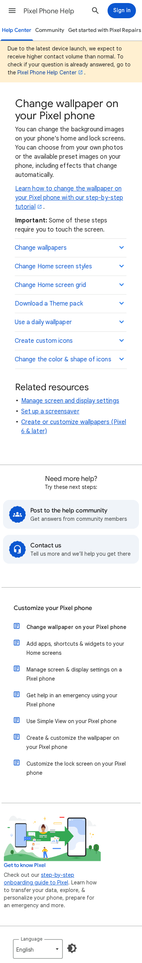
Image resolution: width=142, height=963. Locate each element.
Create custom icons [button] (44, 341)
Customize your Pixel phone (53, 608)
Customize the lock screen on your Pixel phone (76, 768)
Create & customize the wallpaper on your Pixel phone (73, 742)
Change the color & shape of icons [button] (63, 359)
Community (49, 30)
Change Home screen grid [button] (50, 285)
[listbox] (38, 949)
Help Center (16, 30)
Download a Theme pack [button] (49, 303)
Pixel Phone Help (48, 11)
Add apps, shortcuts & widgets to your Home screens (75, 648)
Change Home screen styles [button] (53, 266)
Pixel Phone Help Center (46, 72)
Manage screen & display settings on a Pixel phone (74, 674)
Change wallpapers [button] (41, 248)
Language (31, 939)
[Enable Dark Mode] (72, 948)
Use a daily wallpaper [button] (43, 322)
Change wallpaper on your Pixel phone (76, 627)
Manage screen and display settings (70, 401)
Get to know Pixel (24, 865)
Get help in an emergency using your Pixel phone (72, 700)
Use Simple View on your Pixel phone (72, 721)
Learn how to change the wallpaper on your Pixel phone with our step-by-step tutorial (69, 198)
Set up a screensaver (50, 411)
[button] (12, 11)
